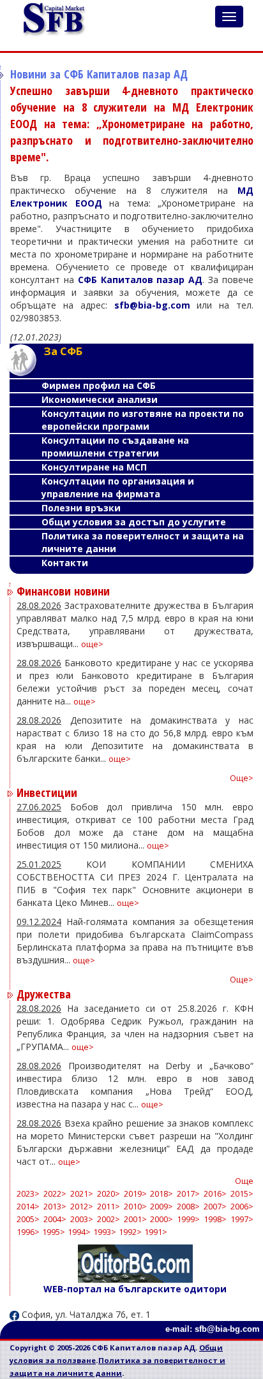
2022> (54, 1193)
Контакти (64, 563)
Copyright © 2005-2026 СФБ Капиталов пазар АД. (104, 1347)
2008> (188, 1206)
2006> (241, 1206)
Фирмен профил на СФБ (98, 385)
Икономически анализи (99, 399)
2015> (241, 1193)
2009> (161, 1206)
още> (92, 644)
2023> (28, 1193)
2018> (161, 1193)
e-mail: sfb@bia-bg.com (212, 1329)
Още (244, 1181)
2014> (28, 1206)
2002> (108, 1219)
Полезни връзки (81, 508)
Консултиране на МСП (94, 467)
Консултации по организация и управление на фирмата (117, 487)
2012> (81, 1206)
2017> (188, 1193)
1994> (79, 1232)
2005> (28, 1219)
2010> (135, 1206)
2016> (215, 1193)
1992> (130, 1232)
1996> (28, 1232)
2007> (215, 1206)
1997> (241, 1219)
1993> (104, 1232)
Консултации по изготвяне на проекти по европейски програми (142, 419)
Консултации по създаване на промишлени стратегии (115, 446)
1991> (155, 1232)
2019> (135, 1193)
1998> (215, 1219)
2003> (81, 1219)
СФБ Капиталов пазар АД (140, 280)
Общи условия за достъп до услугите (133, 522)
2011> (108, 1206)
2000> (161, 1219)
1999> (188, 1219)
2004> (54, 1219)
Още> (241, 778)
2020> (108, 1193)
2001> (135, 1219)
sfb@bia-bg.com (152, 305)
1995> (53, 1232)
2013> (54, 1206)
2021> (81, 1193)
